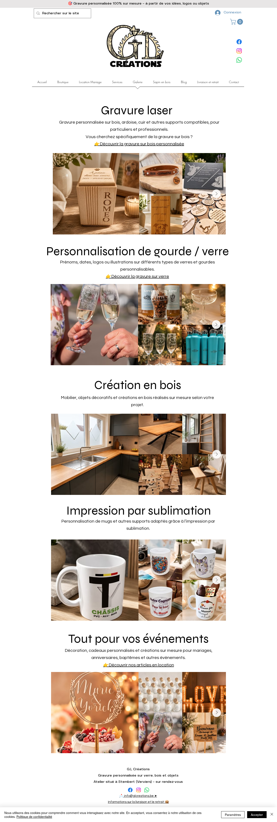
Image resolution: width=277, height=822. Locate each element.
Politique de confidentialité (34, 816)
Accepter (257, 814)
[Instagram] (239, 50)
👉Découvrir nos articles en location (138, 665)
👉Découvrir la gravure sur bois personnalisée (139, 144)
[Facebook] (239, 41)
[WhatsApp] (239, 60)
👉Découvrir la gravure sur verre (137, 276)
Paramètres (233, 814)
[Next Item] (216, 193)
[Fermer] (271, 815)
